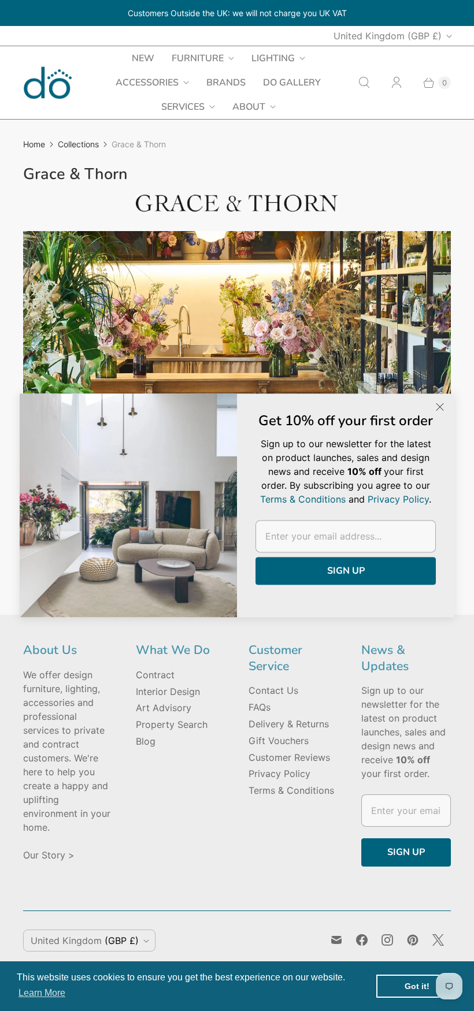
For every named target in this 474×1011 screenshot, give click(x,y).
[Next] (432, 328)
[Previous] (41, 328)
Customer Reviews (289, 757)
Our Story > (49, 855)
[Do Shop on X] (438, 940)
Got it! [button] (417, 986)
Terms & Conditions (291, 790)
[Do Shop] (47, 83)
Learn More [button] (41, 993)
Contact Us (273, 690)
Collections (78, 144)
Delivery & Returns (289, 724)
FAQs (260, 707)
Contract (155, 675)
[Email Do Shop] (336, 940)
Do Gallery (292, 82)
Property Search (172, 724)
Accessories (147, 82)
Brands (226, 82)
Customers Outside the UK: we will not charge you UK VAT (237, 13)
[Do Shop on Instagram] (387, 940)
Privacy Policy (279, 773)
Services (183, 107)
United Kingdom (388, 36)
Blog (145, 741)
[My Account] (396, 82)
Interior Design (168, 691)
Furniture (198, 58)
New (143, 58)
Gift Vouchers (279, 740)
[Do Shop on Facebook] (362, 940)
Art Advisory (163, 707)
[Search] (364, 82)
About (248, 107)
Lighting (273, 58)
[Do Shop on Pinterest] (412, 940)
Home (34, 144)
